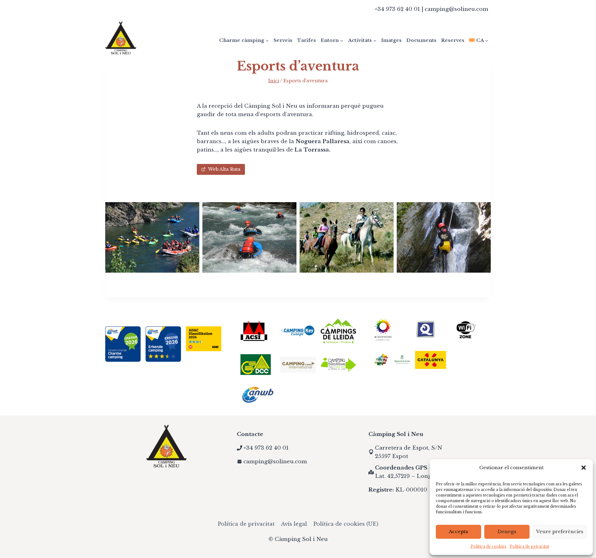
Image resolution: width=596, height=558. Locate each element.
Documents (421, 40)
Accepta (458, 531)
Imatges (391, 40)
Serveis (282, 40)
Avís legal (294, 524)
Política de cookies (489, 546)
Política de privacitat (529, 546)
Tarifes (306, 40)
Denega (507, 531)
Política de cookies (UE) (345, 524)
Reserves (452, 40)
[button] (583, 468)
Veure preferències (559, 531)
